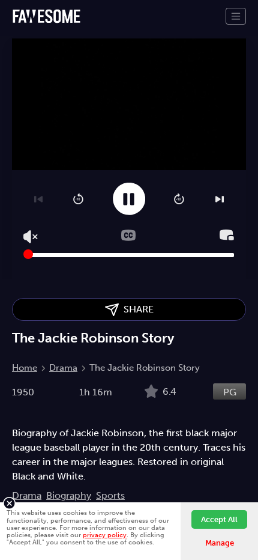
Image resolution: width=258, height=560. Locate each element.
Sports (110, 495)
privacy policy (105, 535)
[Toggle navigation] (236, 16)
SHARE (136, 309)
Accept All (219, 519)
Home (24, 367)
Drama (63, 367)
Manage (219, 542)
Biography (68, 495)
